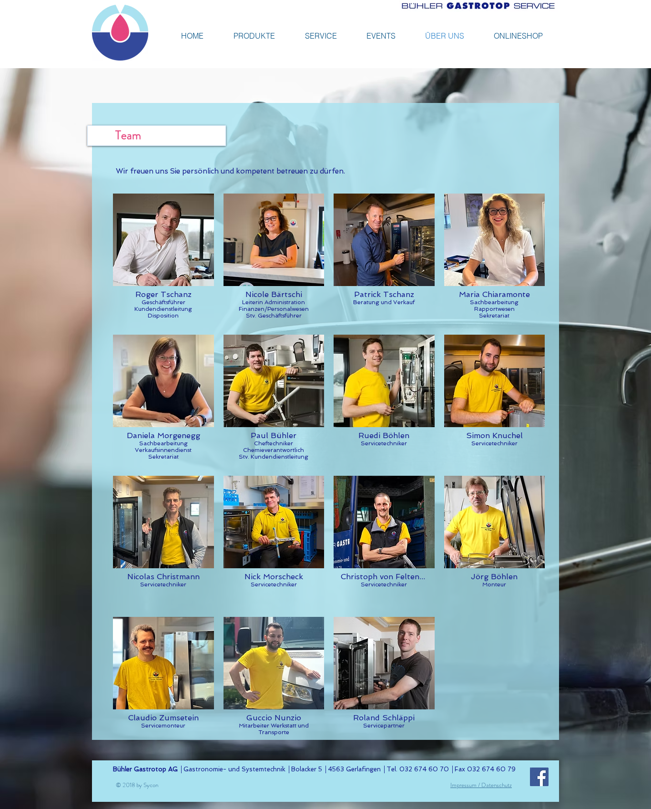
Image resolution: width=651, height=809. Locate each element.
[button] (163, 259)
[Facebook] (539, 777)
